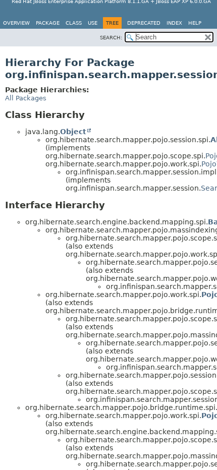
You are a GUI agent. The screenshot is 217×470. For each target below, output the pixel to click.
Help (194, 23)
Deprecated (143, 23)
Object (73, 132)
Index (174, 23)
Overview (16, 23)
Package (48, 23)
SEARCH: (111, 37)
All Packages (25, 98)
